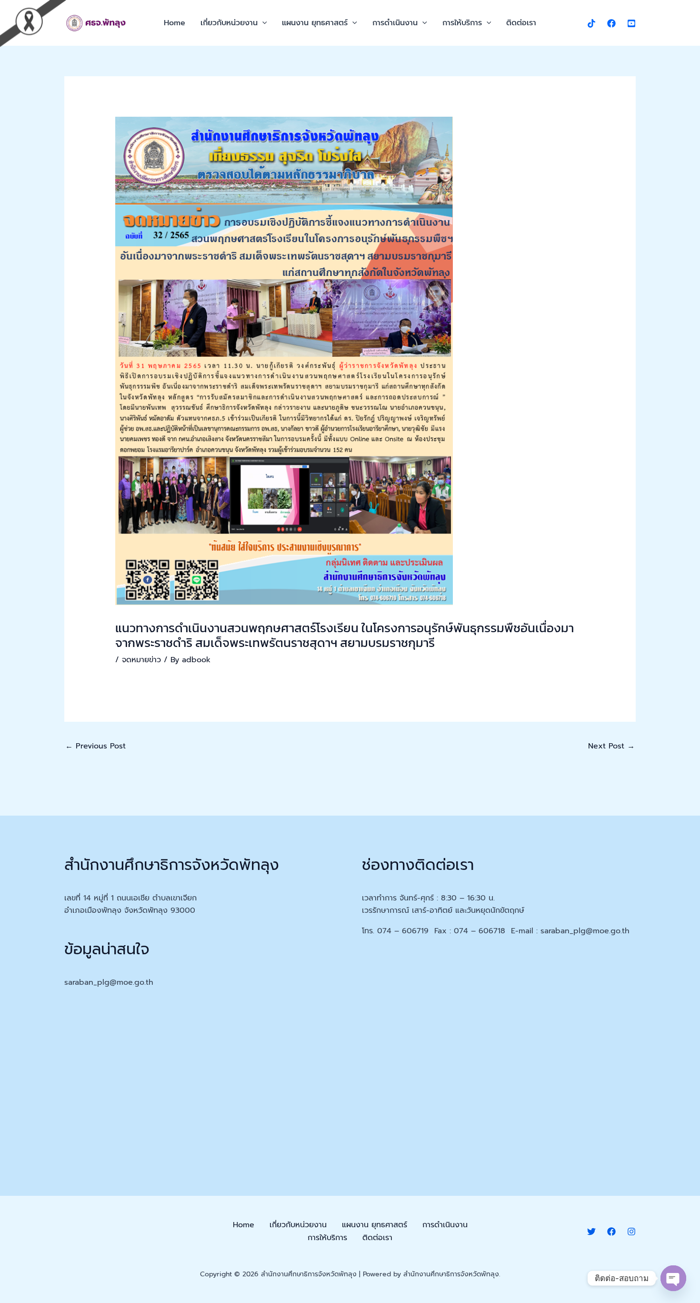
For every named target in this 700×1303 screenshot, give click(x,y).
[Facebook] (611, 23)
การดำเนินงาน (395, 23)
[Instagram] (631, 1231)
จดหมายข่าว (141, 660)
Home (174, 23)
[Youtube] (631, 23)
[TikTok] (591, 23)
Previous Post (95, 746)
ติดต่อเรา (521, 23)
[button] (262, 23)
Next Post (611, 746)
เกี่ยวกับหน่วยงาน (229, 23)
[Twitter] (591, 1231)
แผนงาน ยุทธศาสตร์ (315, 23)
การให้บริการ (462, 23)
